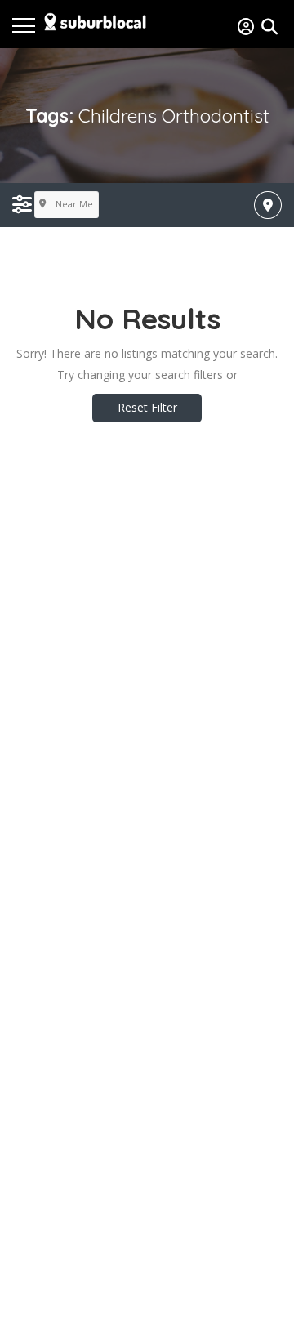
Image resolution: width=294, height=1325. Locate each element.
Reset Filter (147, 407)
